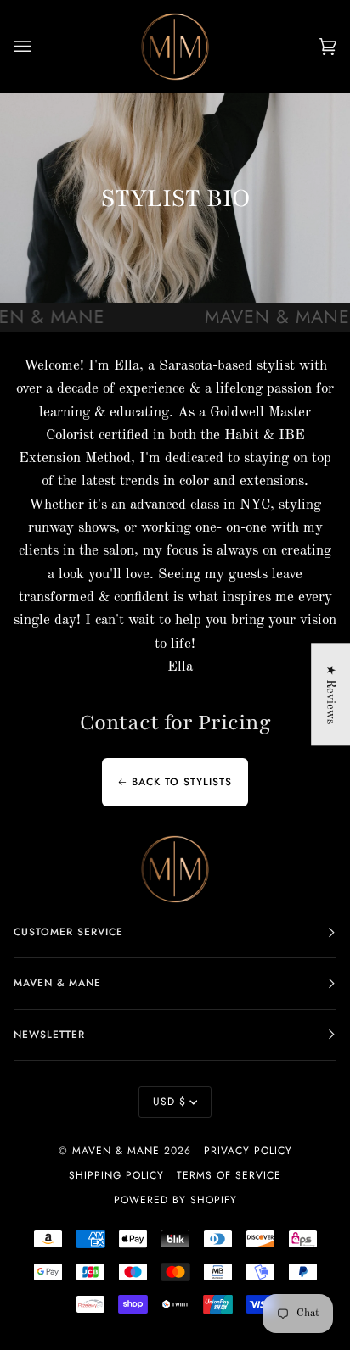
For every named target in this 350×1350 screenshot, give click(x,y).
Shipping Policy (116, 1175)
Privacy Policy (248, 1150)
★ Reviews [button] (330, 694)
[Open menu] (39, 46)
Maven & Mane (116, 1150)
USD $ (169, 1101)
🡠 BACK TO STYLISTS (175, 782)
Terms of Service (229, 1175)
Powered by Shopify (175, 1200)
